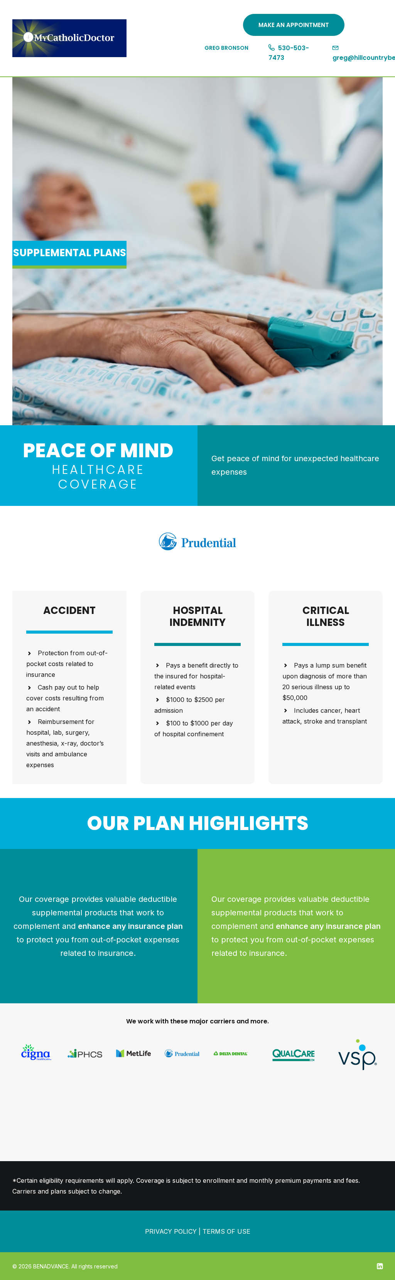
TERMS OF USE (226, 1231)
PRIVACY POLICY (171, 1231)
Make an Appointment (293, 25)
